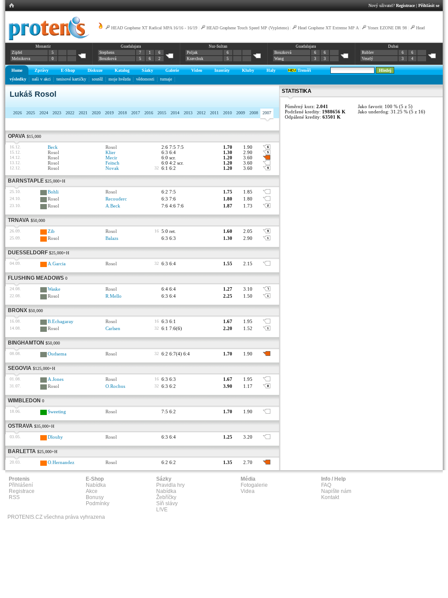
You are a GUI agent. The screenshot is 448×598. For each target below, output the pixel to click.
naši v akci (41, 79)
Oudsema (57, 353)
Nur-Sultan (218, 46)
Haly (271, 70)
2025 (30, 112)
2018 (122, 112)
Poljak (192, 52)
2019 (109, 112)
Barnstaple (26, 181)
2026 (17, 112)
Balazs (111, 238)
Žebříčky (166, 497)
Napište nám (336, 491)
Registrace (405, 5)
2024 (43, 112)
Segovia (20, 368)
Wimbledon (24, 400)
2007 (266, 112)
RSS (14, 497)
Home (16, 70)
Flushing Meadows (36, 278)
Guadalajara (131, 46)
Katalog (122, 70)
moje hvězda (119, 79)
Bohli (53, 191)
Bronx (17, 310)
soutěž (97, 79)
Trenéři (303, 70)
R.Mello (113, 296)
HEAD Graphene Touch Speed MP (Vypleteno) (247, 27)
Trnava (18, 220)
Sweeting (57, 411)
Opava (16, 136)
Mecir (111, 157)
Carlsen (112, 328)
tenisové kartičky (71, 79)
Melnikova (21, 58)
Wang (279, 58)
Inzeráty (222, 70)
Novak (112, 168)
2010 (227, 112)
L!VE (162, 510)
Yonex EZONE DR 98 (387, 27)
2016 (148, 112)
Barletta (22, 451)
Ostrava (20, 426)
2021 (83, 112)
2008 (253, 112)
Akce (92, 491)
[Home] (47, 39)
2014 (175, 112)
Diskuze (95, 70)
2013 (188, 112)
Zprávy (42, 70)
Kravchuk (195, 58)
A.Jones (55, 379)
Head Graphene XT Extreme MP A (328, 27)
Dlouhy (55, 437)
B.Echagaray (61, 321)
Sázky (147, 70)
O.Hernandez (61, 462)
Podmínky (97, 503)
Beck (53, 147)
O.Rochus (115, 386)
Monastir (43, 46)
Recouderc (116, 198)
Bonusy (95, 497)
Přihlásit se (428, 5)
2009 (240, 112)
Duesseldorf (28, 253)
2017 (135, 112)
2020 (96, 112)
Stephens (107, 52)
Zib (51, 231)
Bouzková (107, 58)
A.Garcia (57, 263)
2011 (214, 112)
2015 (162, 112)
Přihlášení (21, 485)
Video (196, 70)
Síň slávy (167, 503)
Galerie (172, 70)
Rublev (368, 52)
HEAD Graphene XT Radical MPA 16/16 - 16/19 (154, 27)
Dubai (393, 46)
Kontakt (330, 497)
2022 (70, 112)
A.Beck (112, 205)
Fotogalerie (254, 485)
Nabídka (96, 485)
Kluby (248, 70)
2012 (201, 112)
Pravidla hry (170, 485)
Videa (248, 491)
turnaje (166, 79)
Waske (54, 289)
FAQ (326, 485)
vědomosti (145, 79)
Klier (110, 152)
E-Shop (68, 70)
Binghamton (26, 343)
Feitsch (112, 162)
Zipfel (17, 52)
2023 (56, 112)
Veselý (367, 58)
